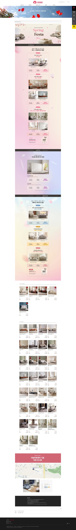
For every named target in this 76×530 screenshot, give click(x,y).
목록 (60, 508)
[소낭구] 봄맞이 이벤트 (20, 512)
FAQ (69, 523)
